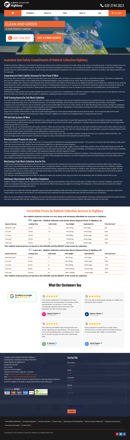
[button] (43, 318)
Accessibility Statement (13, 421)
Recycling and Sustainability (73, 421)
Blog (99, 13)
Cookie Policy (26, 425)
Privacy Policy (57, 421)
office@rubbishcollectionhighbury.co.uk (23, 374)
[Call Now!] (115, 4)
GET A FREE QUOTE (49, 38)
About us (82, 13)
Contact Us (47, 13)
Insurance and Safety (12, 425)
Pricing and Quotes (29, 421)
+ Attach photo (75, 406)
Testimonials (30, 13)
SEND (72, 411)
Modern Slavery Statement (94, 421)
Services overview (44, 421)
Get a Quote (118, 13)
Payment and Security (112, 421)
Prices (65, 13)
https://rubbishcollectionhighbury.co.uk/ (22, 377)
